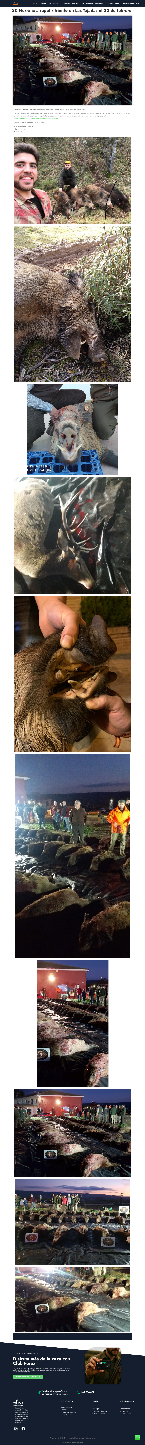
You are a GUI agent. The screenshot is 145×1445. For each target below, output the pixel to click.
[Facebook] (23, 1428)
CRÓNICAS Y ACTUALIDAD (50, 3)
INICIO (35, 3)
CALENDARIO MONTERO (70, 3)
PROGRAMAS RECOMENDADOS (92, 3)
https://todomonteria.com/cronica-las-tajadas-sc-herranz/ (36, 118)
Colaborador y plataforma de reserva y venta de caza (55, 1392)
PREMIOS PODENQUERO (131, 3)
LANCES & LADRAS (113, 3)
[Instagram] (16, 1428)
